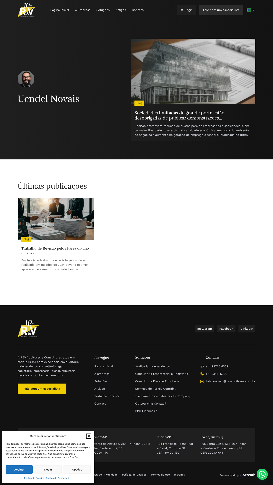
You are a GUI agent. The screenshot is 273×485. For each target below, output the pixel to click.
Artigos (121, 10)
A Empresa (82, 10)
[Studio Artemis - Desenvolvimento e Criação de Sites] (248, 474)
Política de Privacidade (58, 478)
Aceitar (19, 469)
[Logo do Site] (27, 10)
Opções (77, 469)
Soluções (103, 10)
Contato (138, 10)
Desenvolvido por (231, 475)
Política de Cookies (34, 478)
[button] (89, 436)
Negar (48, 469)
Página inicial (59, 10)
